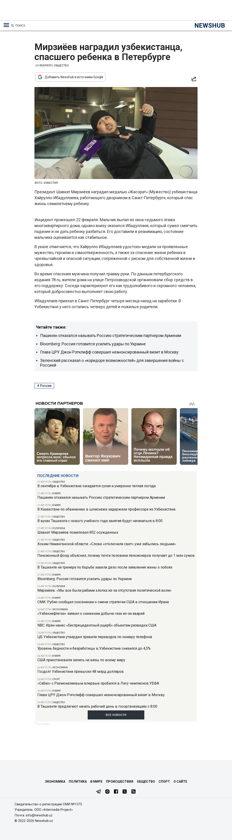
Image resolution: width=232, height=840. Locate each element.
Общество (58, 482)
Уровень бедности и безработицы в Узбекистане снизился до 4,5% (94, 648)
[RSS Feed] (133, 792)
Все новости (116, 715)
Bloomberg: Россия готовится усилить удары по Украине (84, 579)
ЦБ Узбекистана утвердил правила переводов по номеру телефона (94, 637)
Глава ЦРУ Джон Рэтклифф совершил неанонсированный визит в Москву (101, 695)
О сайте (180, 781)
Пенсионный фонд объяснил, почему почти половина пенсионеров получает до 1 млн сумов (116, 555)
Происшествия (119, 781)
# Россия (44, 385)
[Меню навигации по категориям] (6, 25)
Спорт (56, 679)
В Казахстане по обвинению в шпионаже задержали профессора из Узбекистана (106, 509)
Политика (58, 528)
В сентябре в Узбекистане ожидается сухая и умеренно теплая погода (96, 486)
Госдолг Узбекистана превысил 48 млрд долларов (80, 671)
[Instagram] (107, 792)
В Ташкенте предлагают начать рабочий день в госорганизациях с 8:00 (97, 706)
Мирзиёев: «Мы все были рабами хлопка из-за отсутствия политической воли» (104, 590)
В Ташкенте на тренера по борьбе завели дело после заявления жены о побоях (104, 567)
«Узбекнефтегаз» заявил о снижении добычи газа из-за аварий (91, 613)
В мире (56, 493)
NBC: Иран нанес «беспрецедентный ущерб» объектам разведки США (96, 625)
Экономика (60, 609)
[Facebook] (116, 792)
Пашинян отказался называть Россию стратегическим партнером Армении (101, 497)
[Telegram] (98, 792)
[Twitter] (124, 792)
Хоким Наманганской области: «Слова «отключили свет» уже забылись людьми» (106, 544)
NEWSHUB (209, 25)
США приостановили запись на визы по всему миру (81, 660)
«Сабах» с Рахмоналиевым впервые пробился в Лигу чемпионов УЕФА (98, 683)
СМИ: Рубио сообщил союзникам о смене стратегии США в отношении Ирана (103, 602)
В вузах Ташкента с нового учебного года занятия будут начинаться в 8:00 (99, 521)
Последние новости (57, 476)
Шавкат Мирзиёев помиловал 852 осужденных (77, 532)
